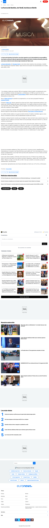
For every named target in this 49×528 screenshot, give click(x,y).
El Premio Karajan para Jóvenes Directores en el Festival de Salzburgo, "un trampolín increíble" (20, 178)
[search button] (34, 463)
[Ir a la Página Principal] (4, 1)
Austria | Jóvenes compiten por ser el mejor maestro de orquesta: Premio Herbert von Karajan (20, 181)
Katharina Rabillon (5, 49)
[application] (24, 32)
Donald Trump (26, 477)
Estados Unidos (21, 474)
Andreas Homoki (5, 100)
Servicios (3, 512)
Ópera (21, 188)
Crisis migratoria (16, 477)
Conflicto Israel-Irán (15, 471)
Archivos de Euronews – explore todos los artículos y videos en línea (36, 507)
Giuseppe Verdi (16, 64)
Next (2, 498)
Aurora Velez (9, 168)
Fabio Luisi (8, 102)
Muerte (22, 480)
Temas (2, 490)
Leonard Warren (22, 94)
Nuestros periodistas (5, 506)
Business (3, 496)
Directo (45, 1)
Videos (2, 504)
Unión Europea (13, 480)
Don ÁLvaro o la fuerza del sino (35, 111)
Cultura (26, 501)
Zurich (14, 188)
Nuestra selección (7, 322)
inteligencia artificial (33, 474)
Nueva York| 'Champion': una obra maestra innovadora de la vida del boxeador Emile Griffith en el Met (22, 184)
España (36, 471)
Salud (26, 498)
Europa (2, 493)
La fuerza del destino (6, 64)
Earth (26, 496)
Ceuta (13, 474)
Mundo (26, 493)
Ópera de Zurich (8, 98)
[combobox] (24, 463)
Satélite (35, 477)
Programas (27, 504)
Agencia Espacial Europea (33, 480)
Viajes (2, 501)
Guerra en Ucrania (27, 471)
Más (2, 515)
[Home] (1, 4)
